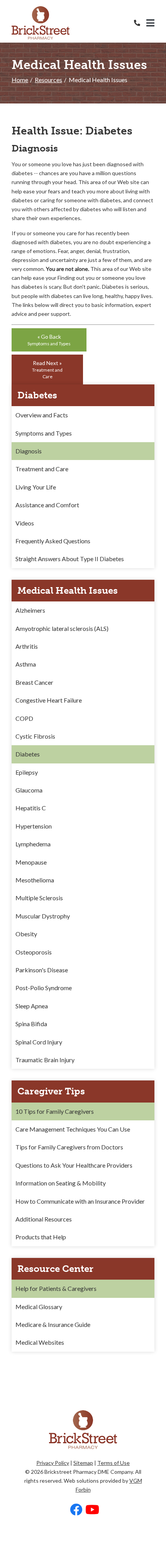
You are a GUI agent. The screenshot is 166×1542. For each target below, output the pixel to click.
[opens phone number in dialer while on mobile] (140, 23)
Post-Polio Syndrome (43, 987)
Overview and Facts (41, 415)
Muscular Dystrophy (42, 916)
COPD (24, 718)
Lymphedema (33, 844)
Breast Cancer (34, 682)
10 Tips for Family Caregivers (54, 1111)
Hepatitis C (30, 807)
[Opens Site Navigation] (150, 23)
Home (20, 79)
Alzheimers (30, 610)
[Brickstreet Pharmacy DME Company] (40, 23)
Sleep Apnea (31, 1006)
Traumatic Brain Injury (45, 1059)
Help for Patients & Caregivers (56, 1288)
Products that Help (40, 1236)
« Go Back (49, 339)
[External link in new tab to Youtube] (92, 1510)
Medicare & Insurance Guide (52, 1324)
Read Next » (47, 369)
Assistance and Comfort (47, 504)
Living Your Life (35, 487)
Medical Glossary (38, 1306)
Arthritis (26, 646)
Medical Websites (39, 1342)
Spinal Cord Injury (38, 1042)
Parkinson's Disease (41, 969)
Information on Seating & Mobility (60, 1183)
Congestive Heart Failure (48, 700)
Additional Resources (43, 1219)
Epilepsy (26, 772)
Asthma (25, 664)
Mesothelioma (34, 880)
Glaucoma (28, 790)
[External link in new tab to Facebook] (76, 1510)
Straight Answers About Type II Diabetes (69, 558)
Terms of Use (113, 1462)
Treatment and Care (41, 468)
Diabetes (27, 754)
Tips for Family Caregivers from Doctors (69, 1147)
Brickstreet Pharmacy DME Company (88, 1471)
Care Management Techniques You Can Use (72, 1129)
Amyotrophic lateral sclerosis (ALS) (61, 628)
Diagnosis (28, 451)
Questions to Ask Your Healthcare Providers (73, 1165)
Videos (24, 523)
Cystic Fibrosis (35, 736)
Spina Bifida (31, 1023)
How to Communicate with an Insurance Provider (80, 1201)
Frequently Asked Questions (52, 540)
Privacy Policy (52, 1462)
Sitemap (83, 1462)
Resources (48, 79)
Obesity (26, 933)
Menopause (31, 862)
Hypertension (33, 826)
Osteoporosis (33, 952)
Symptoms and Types (43, 433)
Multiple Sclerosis (39, 897)
